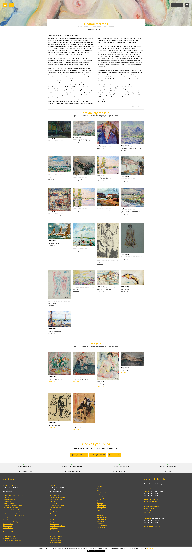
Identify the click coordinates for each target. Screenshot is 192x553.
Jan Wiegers (101, 527)
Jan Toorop (53, 534)
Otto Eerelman (7, 502)
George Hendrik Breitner (57, 497)
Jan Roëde (100, 523)
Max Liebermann (55, 518)
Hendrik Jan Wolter (56, 540)
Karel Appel (101, 489)
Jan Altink (100, 487)
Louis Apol (6, 497)
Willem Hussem (102, 511)
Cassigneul (100, 499)
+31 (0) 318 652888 (98, 455)
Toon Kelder (54, 514)
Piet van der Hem (55, 508)
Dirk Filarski (53, 502)
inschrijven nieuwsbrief (152, 499)
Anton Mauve (7, 520)
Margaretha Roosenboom (11, 530)
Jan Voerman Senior (56, 532)
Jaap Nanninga (101, 519)
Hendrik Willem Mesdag (10, 522)
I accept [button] (102, 551)
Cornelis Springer (8, 534)
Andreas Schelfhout (9, 532)
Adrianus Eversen (8, 504)
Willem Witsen (55, 538)
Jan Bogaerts (101, 495)
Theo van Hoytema (56, 510)
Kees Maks (53, 520)
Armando (100, 491)
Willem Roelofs (8, 528)
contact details (114, 455)
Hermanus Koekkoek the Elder (12, 512)
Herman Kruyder (55, 516)
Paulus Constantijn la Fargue (12, 514)
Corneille (100, 503)
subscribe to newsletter (152, 526)
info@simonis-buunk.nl (151, 495)
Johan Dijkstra (101, 505)
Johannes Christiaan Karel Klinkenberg (14, 516)
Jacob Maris (6, 518)
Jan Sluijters (53, 528)
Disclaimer (147, 512)
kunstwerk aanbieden (151, 501)
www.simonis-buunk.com (151, 520)
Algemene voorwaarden (151, 506)
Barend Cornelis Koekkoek (11, 510)
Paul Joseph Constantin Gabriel (12, 506)
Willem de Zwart (55, 542)
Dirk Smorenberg (55, 530)
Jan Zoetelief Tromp (9, 536)
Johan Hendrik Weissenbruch (12, 540)
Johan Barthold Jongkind (10, 508)
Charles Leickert (8, 524)
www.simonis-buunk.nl (151, 493)
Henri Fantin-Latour (56, 500)
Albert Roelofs (7, 526)
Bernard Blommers (9, 500)
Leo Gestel (53, 504)
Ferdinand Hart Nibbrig (57, 506)
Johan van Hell (101, 507)
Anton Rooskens (102, 525)
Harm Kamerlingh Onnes (57, 526)
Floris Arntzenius (55, 495)
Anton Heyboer (102, 509)
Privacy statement (149, 508)
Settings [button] (90, 551)
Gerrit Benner (101, 493)
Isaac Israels (53, 512)
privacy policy (149, 548)
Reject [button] (96, 551)
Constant (100, 501)
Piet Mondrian (54, 524)
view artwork (51, 144)
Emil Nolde (100, 521)
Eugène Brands (101, 497)
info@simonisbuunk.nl (80, 455)
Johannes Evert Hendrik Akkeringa (13, 495)
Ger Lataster (101, 513)
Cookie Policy (148, 510)
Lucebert (100, 515)
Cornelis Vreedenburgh (57, 536)
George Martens (55, 522)
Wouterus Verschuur (9, 538)
